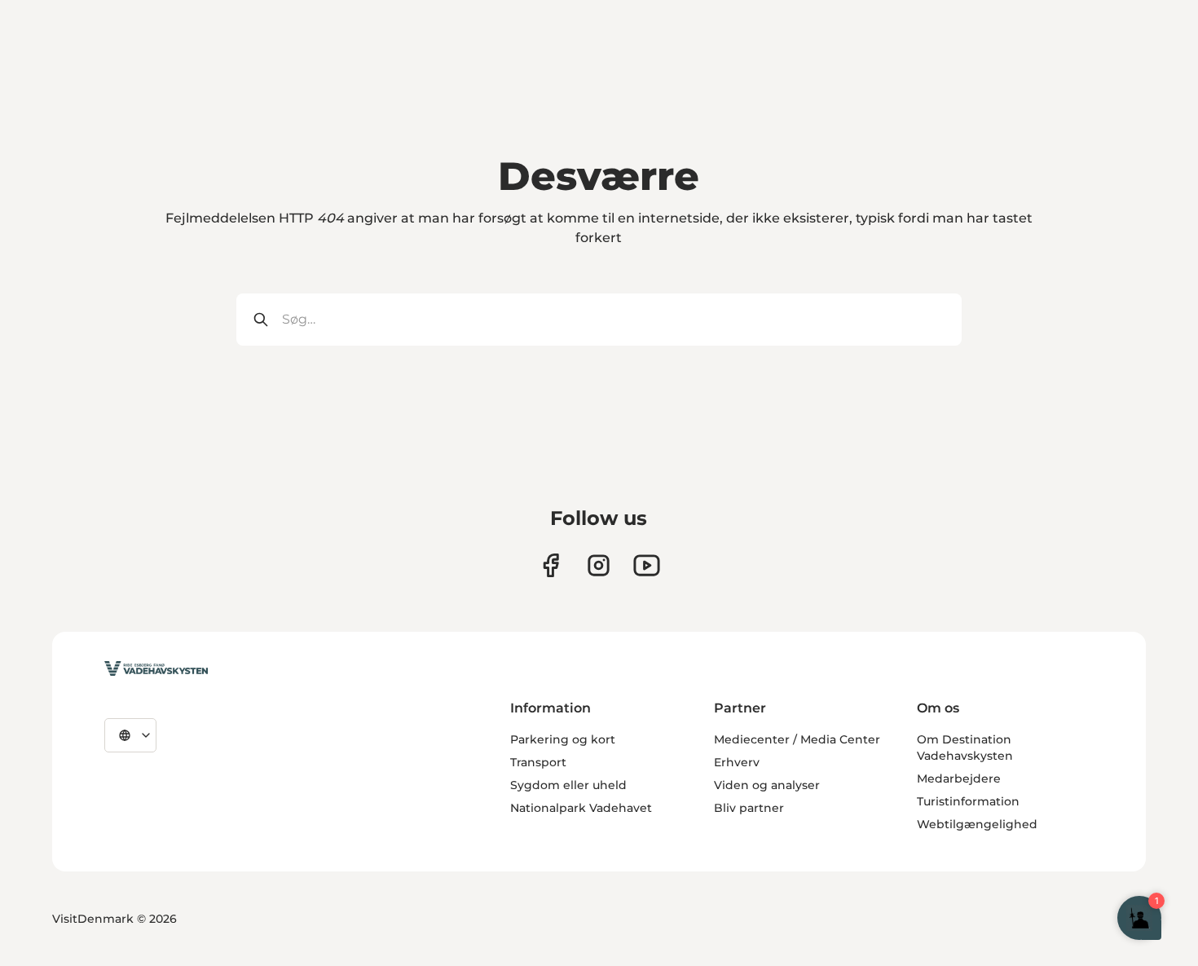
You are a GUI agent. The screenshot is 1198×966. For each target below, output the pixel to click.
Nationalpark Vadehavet (581, 808)
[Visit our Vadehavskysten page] (550, 565)
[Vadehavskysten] (156, 668)
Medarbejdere (959, 778)
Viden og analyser (767, 785)
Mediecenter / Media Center (797, 739)
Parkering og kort (562, 739)
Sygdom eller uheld (568, 785)
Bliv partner (749, 808)
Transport (538, 762)
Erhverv (737, 762)
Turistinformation (968, 801)
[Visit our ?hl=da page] (598, 565)
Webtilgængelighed (977, 824)
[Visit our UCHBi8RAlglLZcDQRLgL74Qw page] (646, 565)
